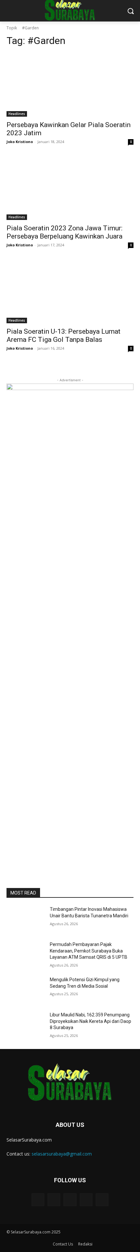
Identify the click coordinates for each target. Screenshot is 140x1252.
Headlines (16, 113)
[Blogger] (38, 1199)
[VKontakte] (102, 1199)
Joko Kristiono (20, 141)
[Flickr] (69, 1199)
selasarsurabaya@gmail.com (62, 1154)
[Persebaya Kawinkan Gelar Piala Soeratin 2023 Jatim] (70, 85)
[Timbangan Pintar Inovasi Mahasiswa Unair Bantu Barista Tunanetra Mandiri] (26, 919)
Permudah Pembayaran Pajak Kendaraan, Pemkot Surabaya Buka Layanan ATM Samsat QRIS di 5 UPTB (88, 951)
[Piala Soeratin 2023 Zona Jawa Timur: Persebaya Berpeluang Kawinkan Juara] (70, 188)
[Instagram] (86, 1199)
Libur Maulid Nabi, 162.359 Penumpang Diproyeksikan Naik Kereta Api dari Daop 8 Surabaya (90, 1021)
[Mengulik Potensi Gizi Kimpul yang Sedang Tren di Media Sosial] (26, 990)
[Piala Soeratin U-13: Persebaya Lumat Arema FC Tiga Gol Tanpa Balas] (70, 291)
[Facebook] (54, 1199)
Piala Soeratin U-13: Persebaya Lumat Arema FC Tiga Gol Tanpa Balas (63, 335)
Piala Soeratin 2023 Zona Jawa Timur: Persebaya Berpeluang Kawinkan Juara (64, 232)
